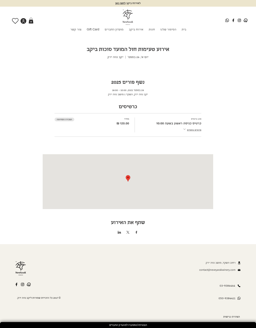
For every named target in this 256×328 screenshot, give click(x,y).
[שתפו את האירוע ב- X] (128, 232)
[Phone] (239, 286)
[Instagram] (239, 20)
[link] (31, 20)
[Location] (239, 263)
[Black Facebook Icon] (233, 20)
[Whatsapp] (227, 20)
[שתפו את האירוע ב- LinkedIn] (119, 232)
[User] (23, 21)
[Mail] (239, 270)
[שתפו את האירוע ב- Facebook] (136, 232)
